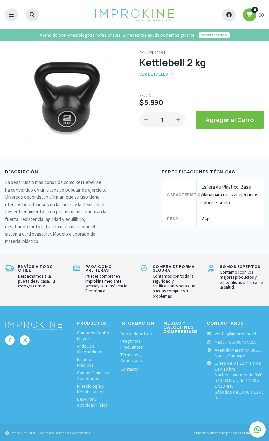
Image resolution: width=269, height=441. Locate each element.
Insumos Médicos (85, 362)
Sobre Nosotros (136, 334)
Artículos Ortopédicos (89, 349)
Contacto (129, 369)
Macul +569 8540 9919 (235, 342)
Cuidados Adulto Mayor (93, 335)
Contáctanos (214, 35)
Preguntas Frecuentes (131, 344)
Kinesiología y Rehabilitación (91, 389)
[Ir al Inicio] (134, 15)
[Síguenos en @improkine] (10, 340)
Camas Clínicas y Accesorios (93, 375)
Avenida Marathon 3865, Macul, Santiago (238, 353)
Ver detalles (154, 74)
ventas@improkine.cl (235, 334)
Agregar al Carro (229, 120)
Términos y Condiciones (132, 357)
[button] (11, 15)
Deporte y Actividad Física (92, 402)
